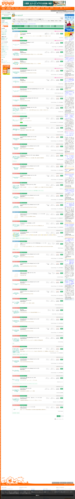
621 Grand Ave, (26, 33)
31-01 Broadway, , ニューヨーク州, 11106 (28, 232)
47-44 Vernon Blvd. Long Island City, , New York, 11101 (32, 348)
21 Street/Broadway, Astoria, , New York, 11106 (29, 204)
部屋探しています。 (16, 249)
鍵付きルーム (28, 238)
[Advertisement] (69, 309)
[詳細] (16, 35)
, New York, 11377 (25, 300)
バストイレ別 (20, 20)
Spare (21, 354)
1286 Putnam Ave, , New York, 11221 (28, 107)
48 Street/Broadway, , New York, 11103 (28, 70)
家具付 (56, 20)
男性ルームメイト (5, 48)
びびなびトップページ (6, 62)
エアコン (14, 20)
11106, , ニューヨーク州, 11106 (27, 406)
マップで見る (4, 31)
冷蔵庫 (60, 20)
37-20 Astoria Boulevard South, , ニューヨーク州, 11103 (33, 243)
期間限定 (17, 238)
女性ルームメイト (5, 46)
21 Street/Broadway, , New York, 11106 (28, 136)
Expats (18, 354)
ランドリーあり (24, 21)
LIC (13, 343)
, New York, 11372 (25, 388)
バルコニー (25, 20)
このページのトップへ (69, 484)
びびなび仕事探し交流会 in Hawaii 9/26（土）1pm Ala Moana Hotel (24, 23)
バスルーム (14, 161)
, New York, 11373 (25, 127)
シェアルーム (4, 54)
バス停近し (19, 21)
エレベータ (42, 20)
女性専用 (14, 113)
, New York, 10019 (28, 184)
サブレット (4, 55)
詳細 (61, 33)
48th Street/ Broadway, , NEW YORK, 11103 (29, 98)
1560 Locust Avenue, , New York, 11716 (27, 272)
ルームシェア (6, 15)
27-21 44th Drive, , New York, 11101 (29, 337)
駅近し (14, 21)
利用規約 (3, 484)
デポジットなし (40, 190)
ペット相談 (48, 20)
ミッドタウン (30, 383)
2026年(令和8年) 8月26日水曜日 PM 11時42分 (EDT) (66, 12)
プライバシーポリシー (16, 484)
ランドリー (25, 383)
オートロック (31, 20)
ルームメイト (4, 43)
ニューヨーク (13, 12)
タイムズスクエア (15, 383)
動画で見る (4, 34)
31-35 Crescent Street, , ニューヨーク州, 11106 (32, 213)
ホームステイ (4, 52)
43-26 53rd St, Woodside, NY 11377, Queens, (29, 155)
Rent (26, 354)
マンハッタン (15, 190)
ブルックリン (24, 113)
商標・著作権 (9, 484)
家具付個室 (35, 190)
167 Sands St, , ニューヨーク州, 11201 (31, 397)
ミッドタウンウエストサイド (22, 190)
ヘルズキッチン (30, 190)
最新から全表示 (5, 22)
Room (24, 354)
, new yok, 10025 (25, 118)
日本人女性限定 (22, 238)
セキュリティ (37, 20)
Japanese (14, 354)
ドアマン (20, 383)
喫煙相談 (52, 20)
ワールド (2, 12)
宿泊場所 (3, 51)
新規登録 (6, 18)
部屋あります (4, 39)
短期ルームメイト (5, 49)
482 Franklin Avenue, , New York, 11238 (32, 88)
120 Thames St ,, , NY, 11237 (27, 42)
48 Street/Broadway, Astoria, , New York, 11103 (29, 195)
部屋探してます (5, 38)
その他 (3, 57)
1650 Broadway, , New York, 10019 (28, 377)
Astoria (14, 238)
